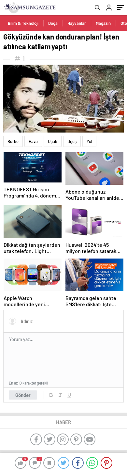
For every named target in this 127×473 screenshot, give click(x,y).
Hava (33, 141)
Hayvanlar (76, 23)
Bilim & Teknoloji (23, 23)
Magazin (103, 23)
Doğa (53, 23)
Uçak (52, 141)
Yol (89, 141)
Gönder (23, 395)
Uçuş (72, 141)
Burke (13, 141)
